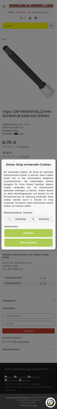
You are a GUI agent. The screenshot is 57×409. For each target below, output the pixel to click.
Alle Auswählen (28, 242)
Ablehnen (28, 233)
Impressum (27, 212)
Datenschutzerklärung (13, 212)
